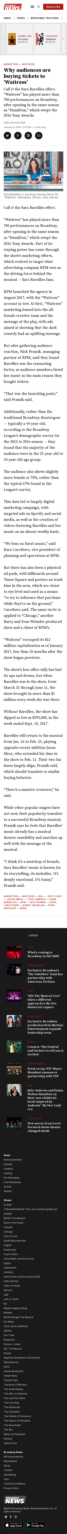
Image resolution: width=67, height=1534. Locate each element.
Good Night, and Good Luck (19, 1258)
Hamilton (8, 1272)
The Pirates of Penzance (17, 1416)
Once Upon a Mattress (16, 1326)
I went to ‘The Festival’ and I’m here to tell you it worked (45, 1050)
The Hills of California (15, 1393)
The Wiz (8, 1429)
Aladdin (8, 1213)
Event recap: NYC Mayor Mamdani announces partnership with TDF (45, 1072)
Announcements (13, 1159)
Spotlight (55, 896)
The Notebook (12, 1407)
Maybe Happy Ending (15, 1308)
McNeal (8, 1312)
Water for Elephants (14, 1434)
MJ (5, 1303)
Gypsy (7, 1263)
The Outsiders (12, 1411)
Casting (8, 1173)
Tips (6, 1479)
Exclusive (34, 1016)
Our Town (9, 1335)
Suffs (7, 1366)
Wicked (8, 1438)
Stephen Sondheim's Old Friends (22, 1357)
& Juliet (8, 1204)
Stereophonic (11, 1362)
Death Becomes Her (15, 1240)
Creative (8, 1168)
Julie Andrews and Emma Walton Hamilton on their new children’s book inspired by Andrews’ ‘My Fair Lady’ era (45, 1100)
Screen (8, 1186)
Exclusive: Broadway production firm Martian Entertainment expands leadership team (45, 1027)
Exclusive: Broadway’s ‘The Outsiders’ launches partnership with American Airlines (45, 976)
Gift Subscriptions (13, 1456)
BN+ (41, 896)
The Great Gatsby (13, 1389)
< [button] (3, 38)
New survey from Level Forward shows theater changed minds (44, 1127)
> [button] (64, 38)
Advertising (10, 1474)
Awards (8, 1191)
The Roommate (12, 1425)
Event (32, 1042)
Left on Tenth (11, 1299)
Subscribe (53, 6)
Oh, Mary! (9, 1321)
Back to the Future (13, 1222)
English (8, 1245)
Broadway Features (45, 18)
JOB (6, 1294)
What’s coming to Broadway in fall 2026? (43, 954)
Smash (7, 1353)
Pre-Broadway (12, 1177)
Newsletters (10, 1461)
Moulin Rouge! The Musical (18, 1317)
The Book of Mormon (15, 1384)
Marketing (11, 64)
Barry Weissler (33, 905)
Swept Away (10, 1375)
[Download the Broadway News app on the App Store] (14, 1525)
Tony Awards (36, 899)
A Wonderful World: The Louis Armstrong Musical (30, 1209)
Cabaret (8, 1227)
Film (30, 991)
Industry (8, 1164)
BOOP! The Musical (14, 1218)
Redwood (9, 1339)
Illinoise (8, 1290)
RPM (23, 902)
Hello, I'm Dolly (12, 1285)
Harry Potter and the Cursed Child (22, 1276)
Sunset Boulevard (13, 1371)
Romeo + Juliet (12, 1344)
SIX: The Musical (13, 1348)
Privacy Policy (11, 1488)
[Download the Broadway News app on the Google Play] (35, 1525)
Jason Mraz (15, 899)
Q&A (30, 1085)
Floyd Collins (11, 1254)
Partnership (36, 965)
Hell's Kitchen (11, 1281)
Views (21, 18)
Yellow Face (10, 1443)
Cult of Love (10, 1236)
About (7, 1465)
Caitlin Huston (14, 122)
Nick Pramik (38, 902)
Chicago (8, 1231)
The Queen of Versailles (17, 1420)
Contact (8, 1470)
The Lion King (11, 1402)
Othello (8, 1330)
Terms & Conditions (14, 1483)
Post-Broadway (12, 1182)
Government (36, 1063)
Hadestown (10, 1267)
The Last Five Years (14, 1398)
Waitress (28, 64)
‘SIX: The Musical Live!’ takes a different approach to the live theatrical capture (44, 1001)
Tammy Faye (11, 1380)
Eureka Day (10, 1249)
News (7, 18)
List (30, 947)
